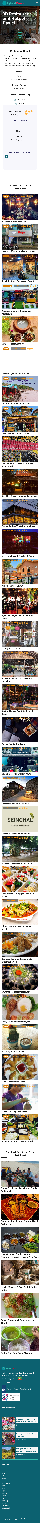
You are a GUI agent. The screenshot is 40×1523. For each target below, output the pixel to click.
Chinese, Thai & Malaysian (19, 79)
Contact (23, 1518)
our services (7, 1519)
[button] (37, 3)
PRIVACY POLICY (15, 1519)
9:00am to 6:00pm (19, 88)
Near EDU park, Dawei (18, 140)
